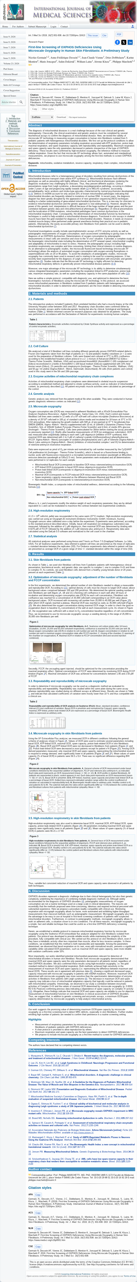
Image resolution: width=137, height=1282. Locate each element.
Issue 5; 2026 (10, 58)
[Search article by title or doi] (21, 102)
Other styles (48, 109)
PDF (119, 34)
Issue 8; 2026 (10, 41)
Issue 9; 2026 (10, 36)
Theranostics (13, 141)
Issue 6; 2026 (10, 52)
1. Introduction (13, 118)
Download (61, 117)
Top (13, 116)
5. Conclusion (13, 131)
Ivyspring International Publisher (75, 1274)
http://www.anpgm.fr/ (84, 1132)
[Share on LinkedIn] (130, 42)
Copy (34, 109)
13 (52, 432)
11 (62, 386)
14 (38, 487)
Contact (64, 26)
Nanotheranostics (13, 154)
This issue (93, 35)
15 (65, 588)
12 (78, 401)
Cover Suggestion (12, 90)
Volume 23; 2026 (11, 63)
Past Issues (8, 68)
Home (5, 26)
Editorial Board (11, 74)
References (13, 133)
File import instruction (77, 117)
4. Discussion (13, 128)
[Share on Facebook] (117, 42)
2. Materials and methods (13, 122)
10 (127, 273)
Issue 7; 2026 (10, 47)
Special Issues (10, 95)
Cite (104, 35)
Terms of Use (130, 1276)
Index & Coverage (12, 84)
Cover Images (10, 79)
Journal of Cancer (13, 160)
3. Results (13, 126)
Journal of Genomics (13, 165)
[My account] (133, 26)
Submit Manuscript (37, 26)
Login (53, 26)
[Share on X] (123, 42)
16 (30, 991)
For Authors (18, 26)
